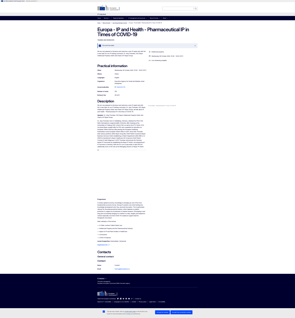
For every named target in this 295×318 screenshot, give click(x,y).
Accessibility (161, 302)
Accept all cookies (162, 312)
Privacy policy (143, 302)
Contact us (138, 298)
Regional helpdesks (118, 18)
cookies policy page (130, 311)
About (164, 18)
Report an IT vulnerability (104, 302)
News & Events (154, 18)
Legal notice (152, 302)
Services (106, 18)
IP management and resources (136, 18)
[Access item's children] (110, 18)
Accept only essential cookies (181, 312)
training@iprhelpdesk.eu (122, 269)
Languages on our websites (121, 302)
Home (99, 18)
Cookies (134, 302)
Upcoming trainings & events (120, 22)
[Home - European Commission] (109, 8)
